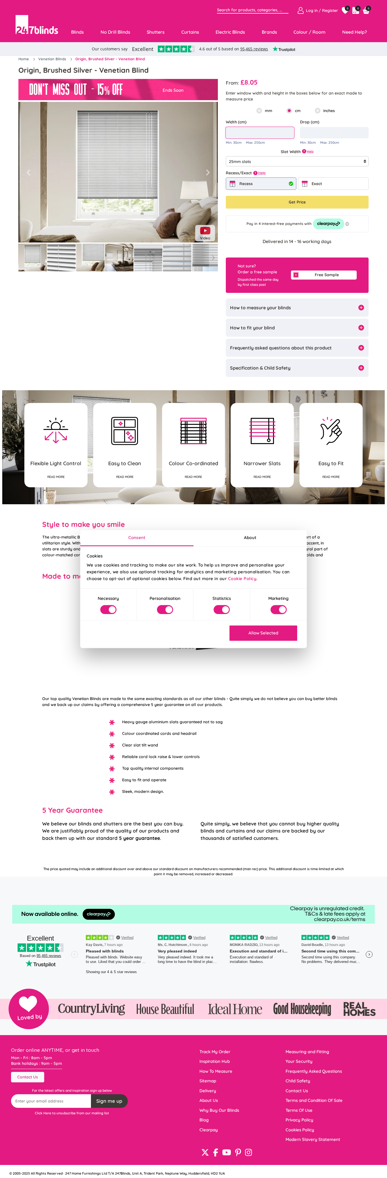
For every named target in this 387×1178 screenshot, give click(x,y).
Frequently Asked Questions (314, 1071)
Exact (317, 183)
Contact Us (27, 1077)
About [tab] (250, 537)
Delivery (207, 1090)
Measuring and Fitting (307, 1051)
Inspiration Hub (214, 1061)
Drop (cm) (309, 122)
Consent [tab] (136, 537)
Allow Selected (263, 633)
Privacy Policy (299, 1120)
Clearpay (208, 1129)
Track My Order (214, 1051)
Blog (204, 1120)
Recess (246, 183)
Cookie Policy (242, 578)
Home (24, 59)
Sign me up (109, 1101)
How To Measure (215, 1071)
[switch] (165, 609)
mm (268, 110)
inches (329, 110)
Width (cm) (236, 122)
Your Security (299, 1061)
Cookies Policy (300, 1129)
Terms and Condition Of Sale (314, 1100)
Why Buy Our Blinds (219, 1110)
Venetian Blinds (52, 59)
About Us (208, 1100)
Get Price (297, 202)
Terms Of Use (299, 1110)
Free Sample (327, 274)
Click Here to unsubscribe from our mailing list (72, 1113)
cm (298, 110)
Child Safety (298, 1080)
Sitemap (207, 1080)
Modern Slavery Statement (313, 1139)
